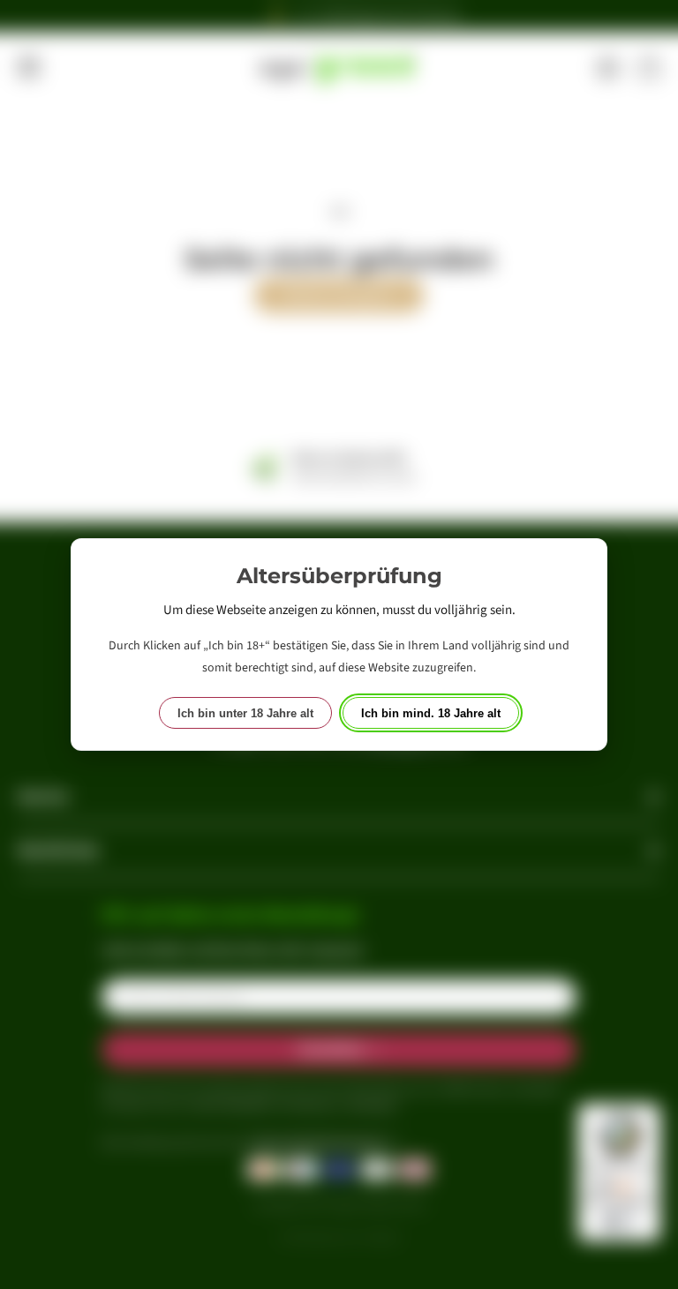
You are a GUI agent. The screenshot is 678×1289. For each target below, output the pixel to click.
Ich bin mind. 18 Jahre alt (431, 713)
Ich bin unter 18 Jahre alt (245, 713)
